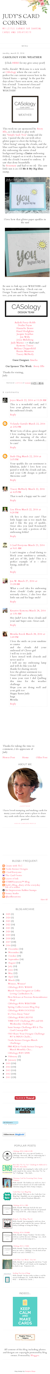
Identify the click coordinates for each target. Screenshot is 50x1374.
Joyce (13, 400)
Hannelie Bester (25, 328)
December (13, 948)
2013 (8, 1070)
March (11, 980)
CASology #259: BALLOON (23, 1151)
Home (25, 757)
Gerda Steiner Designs (16, 868)
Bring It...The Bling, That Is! (23, 1219)
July (10, 966)
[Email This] (32, 383)
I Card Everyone (19, 545)
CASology (10, 72)
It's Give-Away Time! (18, 1013)
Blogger (35, 1355)
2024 (8, 917)
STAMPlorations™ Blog (17, 881)
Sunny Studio (12, 893)
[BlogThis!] (34, 383)
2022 (8, 924)
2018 (8, 938)
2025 (8, 914)
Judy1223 (25, 806)
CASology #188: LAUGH (20, 1017)
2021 (8, 928)
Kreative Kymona (19, 610)
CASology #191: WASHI (20, 987)
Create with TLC (13, 865)
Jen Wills (25, 337)
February (13, 1056)
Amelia (33, 360)
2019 (8, 935)
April (11, 976)
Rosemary (11, 165)
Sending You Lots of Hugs (21, 1273)
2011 (8, 1077)
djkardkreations (13, 896)
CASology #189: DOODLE (21, 1010)
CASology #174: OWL (20, 1205)
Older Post (41, 757)
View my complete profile (25, 823)
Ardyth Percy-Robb (25, 322)
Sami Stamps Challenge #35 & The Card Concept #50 (25, 1029)
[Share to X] (37, 383)
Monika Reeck (17, 634)
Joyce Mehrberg (25, 339)
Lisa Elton (15, 509)
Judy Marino (17, 342)
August (12, 962)
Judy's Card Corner (21, 20)
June (11, 969)
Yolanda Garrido (19, 423)
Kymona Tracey (25, 345)
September (14, 959)
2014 (8, 1066)
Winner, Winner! (17, 983)
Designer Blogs (30, 1371)
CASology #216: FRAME (21, 1233)
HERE (15, 62)
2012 (8, 1073)
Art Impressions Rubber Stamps (21, 890)
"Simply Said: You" (17, 134)
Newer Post (9, 757)
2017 (8, 942)
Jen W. (13, 581)
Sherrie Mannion (25, 351)
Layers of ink (12, 878)
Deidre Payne (25, 325)
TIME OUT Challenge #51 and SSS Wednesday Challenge (25, 1022)
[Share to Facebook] (40, 383)
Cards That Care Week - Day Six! (24, 1260)
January (12, 1059)
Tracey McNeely (25, 354)
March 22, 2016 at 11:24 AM (31, 400)
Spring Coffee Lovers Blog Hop (24, 1007)
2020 (8, 931)
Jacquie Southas (25, 334)
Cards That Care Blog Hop (22, 1192)
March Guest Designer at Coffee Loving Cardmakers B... (24, 992)
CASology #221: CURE (21, 1246)
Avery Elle (38, 366)
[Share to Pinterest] (42, 383)
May (10, 973)
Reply (13, 414)
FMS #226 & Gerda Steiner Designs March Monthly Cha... (25, 1048)
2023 (8, 921)
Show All (44, 900)
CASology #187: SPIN (19, 1053)
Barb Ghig (15, 456)
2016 (8, 945)
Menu (25, 46)
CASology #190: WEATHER (22, 1003)
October (12, 955)
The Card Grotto (13, 875)
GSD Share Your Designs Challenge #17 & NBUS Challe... (26, 1035)
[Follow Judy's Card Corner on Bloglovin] (10, 1124)
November (14, 952)
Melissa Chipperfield (25, 348)
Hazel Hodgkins (25, 331)
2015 (8, 1063)
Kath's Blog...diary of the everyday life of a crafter (22, 886)
